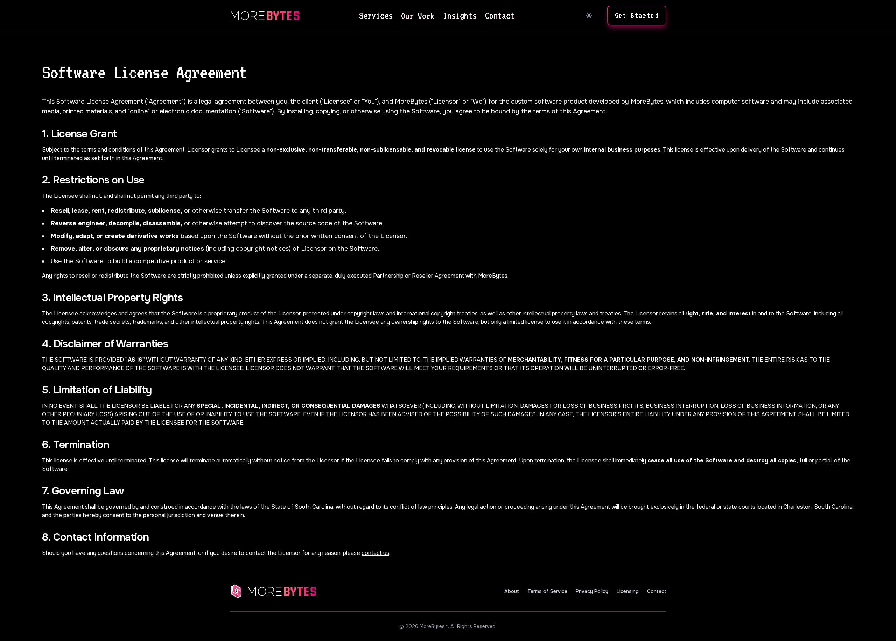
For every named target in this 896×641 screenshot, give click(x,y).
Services (376, 15)
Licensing (628, 591)
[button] (636, 15)
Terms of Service (547, 591)
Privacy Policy (592, 591)
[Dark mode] (589, 15)
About (511, 591)
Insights (460, 15)
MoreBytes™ (434, 626)
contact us (375, 553)
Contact (499, 15)
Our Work (418, 16)
